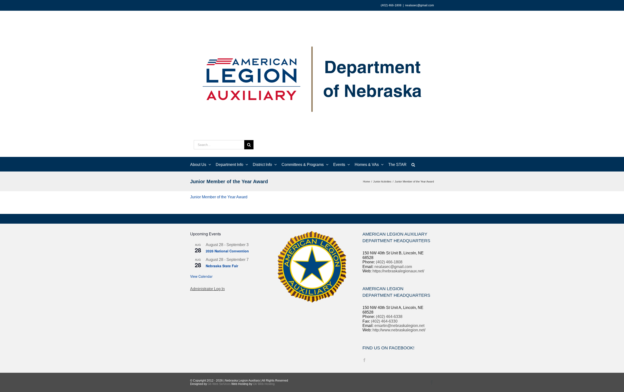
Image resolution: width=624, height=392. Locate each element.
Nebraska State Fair (222, 265)
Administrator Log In (207, 289)
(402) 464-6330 (384, 321)
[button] (413, 164)
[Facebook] (364, 360)
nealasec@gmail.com (419, 5)
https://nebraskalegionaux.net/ (398, 271)
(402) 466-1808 (389, 262)
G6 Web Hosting (264, 384)
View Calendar (201, 276)
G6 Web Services (219, 384)
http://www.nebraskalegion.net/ (398, 330)
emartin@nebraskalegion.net (399, 326)
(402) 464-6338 (389, 317)
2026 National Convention (227, 251)
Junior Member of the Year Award (218, 197)
